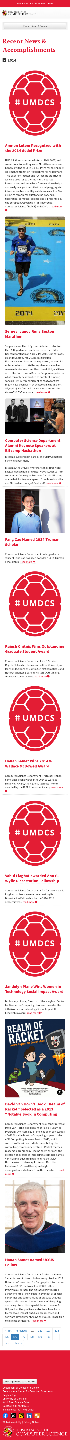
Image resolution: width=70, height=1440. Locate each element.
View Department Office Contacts (19, 1381)
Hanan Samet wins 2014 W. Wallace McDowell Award (29, 763)
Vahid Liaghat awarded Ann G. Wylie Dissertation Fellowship (32, 878)
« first (8, 1330)
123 (48, 1330)
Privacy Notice (31, 1422)
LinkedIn (29, 1415)
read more (42, 392)
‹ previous (21, 1330)
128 (32, 1336)
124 (57, 1330)
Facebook (5, 1415)
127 (23, 1336)
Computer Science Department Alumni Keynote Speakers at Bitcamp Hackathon (32, 445)
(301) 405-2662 (25, 1409)
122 (40, 1330)
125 (7, 1336)
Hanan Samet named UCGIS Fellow (29, 1262)
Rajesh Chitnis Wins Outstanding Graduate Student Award (34, 649)
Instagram (21, 1415)
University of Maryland (35, 3)
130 (48, 1336)
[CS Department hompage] (35, 1430)
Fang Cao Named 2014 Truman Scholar (32, 542)
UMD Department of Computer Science (28, 13)
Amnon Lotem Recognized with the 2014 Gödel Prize (33, 148)
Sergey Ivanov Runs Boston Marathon (29, 334)
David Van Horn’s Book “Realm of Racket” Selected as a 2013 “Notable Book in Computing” (35, 1109)
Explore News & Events (35, 25)
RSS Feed (37, 1415)
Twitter (13, 1415)
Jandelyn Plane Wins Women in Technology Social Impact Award (34, 989)
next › (8, 1343)
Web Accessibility (12, 1422)
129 (40, 1336)
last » (18, 1343)
